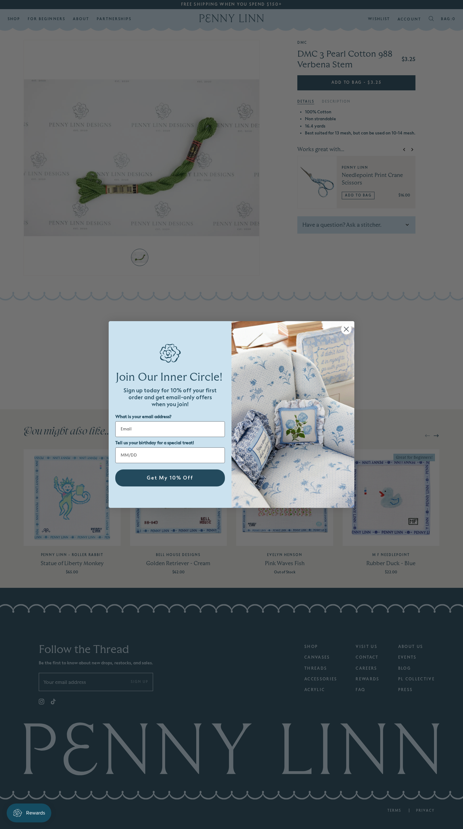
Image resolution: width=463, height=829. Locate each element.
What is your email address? (143, 416)
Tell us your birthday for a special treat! (154, 443)
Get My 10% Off (170, 478)
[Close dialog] (346, 329)
